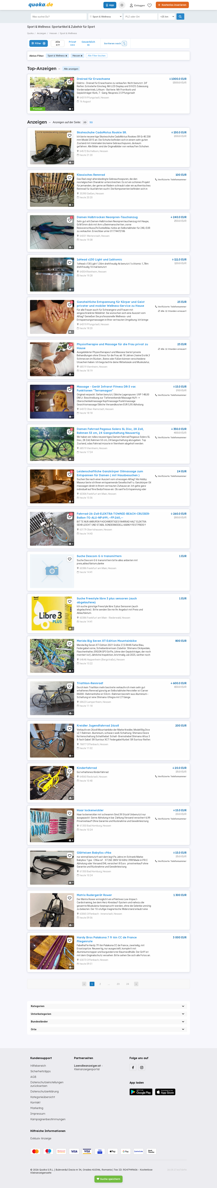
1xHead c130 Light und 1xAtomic (99, 259)
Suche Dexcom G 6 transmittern (99, 556)
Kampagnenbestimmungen (47, 1119)
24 (127, 984)
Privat (72, 43)
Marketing (36, 1108)
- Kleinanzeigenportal (88, 1067)
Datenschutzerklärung (44, 1091)
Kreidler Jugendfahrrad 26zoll (98, 725)
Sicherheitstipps (40, 1071)
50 (91, 122)
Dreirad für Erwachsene (93, 78)
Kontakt (35, 1102)
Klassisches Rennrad (91, 174)
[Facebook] (133, 1067)
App (111, 5)
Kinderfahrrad (87, 768)
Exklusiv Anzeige (40, 1138)
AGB (33, 1077)
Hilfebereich (38, 1065)
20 (84, 122)
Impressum (37, 1113)
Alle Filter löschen (96, 55)
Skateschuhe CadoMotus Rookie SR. (102, 132)
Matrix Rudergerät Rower (94, 895)
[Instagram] (142, 1067)
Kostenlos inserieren (173, 4)
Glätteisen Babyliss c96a (94, 852)
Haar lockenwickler (90, 810)
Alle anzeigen (71, 68)
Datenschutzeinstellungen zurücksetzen (46, 1084)
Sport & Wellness (56, 55)
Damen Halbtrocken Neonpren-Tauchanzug (107, 217)
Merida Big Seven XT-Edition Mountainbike (107, 640)
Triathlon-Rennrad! (90, 683)
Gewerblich (88, 43)
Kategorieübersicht (42, 1097)
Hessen (76, 55)
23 (118, 984)
